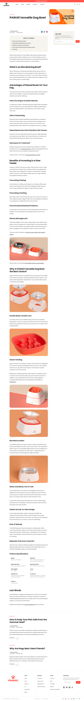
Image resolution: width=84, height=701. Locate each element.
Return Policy (40, 681)
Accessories (27, 689)
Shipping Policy (40, 684)
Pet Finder (52, 684)
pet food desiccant (29, 604)
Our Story (52, 678)
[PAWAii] (7, 4)
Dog (14, 14)
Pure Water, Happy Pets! (41, 1)
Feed (25, 678)
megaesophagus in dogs (33, 155)
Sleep (25, 692)
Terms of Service (44, 698)
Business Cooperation (55, 689)
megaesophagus (26, 149)
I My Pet (42, 4)
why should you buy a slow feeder (34, 263)
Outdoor (26, 684)
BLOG (11, 14)
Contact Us (39, 678)
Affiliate (52, 686)
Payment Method (41, 686)
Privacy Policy (37, 698)
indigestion (13, 382)
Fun (25, 686)
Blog (51, 681)
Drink (25, 681)
